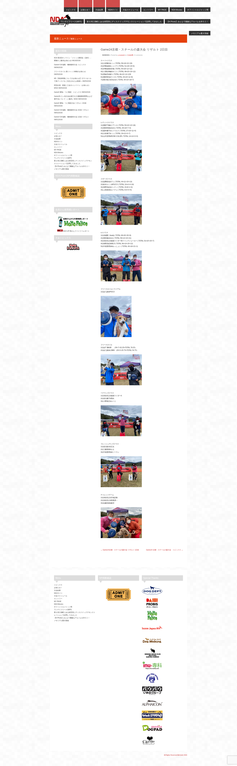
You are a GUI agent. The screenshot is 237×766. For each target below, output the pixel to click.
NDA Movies (58, 153)
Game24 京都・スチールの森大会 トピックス (163, 550)
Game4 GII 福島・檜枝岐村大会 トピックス (70, 65)
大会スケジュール (60, 144)
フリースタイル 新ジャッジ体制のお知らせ (70, 71)
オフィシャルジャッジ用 (63, 155)
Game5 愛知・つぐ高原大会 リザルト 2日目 (70, 103)
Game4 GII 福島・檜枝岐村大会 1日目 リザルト (71, 117)
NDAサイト (58, 142)
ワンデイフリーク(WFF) (63, 158)
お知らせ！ (58, 136)
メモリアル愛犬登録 (61, 169)
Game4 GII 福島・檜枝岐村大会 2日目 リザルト (71, 110)
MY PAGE (57, 150)
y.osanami (121, 55)
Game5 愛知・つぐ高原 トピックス (67, 92)
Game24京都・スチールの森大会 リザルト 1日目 (121, 550)
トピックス (58, 133)
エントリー (58, 147)
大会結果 (130, 55)
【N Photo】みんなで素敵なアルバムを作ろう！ (72, 166)
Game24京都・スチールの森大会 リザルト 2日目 (134, 49)
